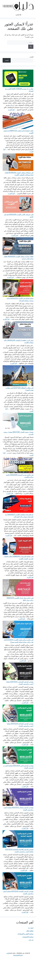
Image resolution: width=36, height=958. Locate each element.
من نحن (30, 940)
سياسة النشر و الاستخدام (25, 934)
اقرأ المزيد (11, 110)
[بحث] (30, 47)
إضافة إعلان (29, 931)
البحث (31, 57)
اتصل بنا (30, 928)
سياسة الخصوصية (27, 937)
